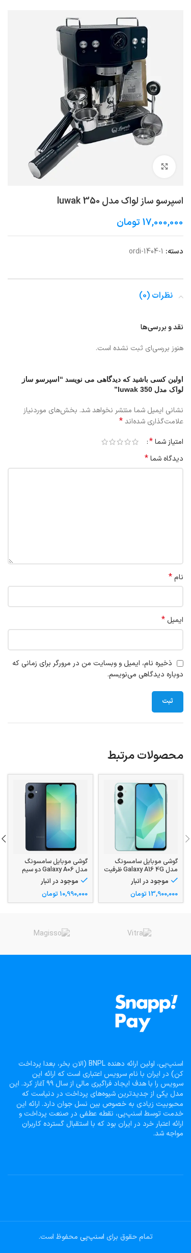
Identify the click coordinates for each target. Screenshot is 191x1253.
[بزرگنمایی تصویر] (164, 166)
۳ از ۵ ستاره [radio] (120, 441)
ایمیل (172, 620)
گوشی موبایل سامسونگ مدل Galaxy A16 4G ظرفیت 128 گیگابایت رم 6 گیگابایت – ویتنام (141, 873)
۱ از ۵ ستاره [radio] (135, 441)
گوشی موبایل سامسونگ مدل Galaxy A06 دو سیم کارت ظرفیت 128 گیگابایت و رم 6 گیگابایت (52, 873)
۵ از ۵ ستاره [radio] (104, 441)
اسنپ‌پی (92, 1237)
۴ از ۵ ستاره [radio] (112, 441)
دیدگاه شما (164, 459)
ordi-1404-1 (146, 251)
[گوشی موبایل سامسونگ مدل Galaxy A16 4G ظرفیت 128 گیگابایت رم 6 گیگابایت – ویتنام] (141, 817)
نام (176, 577)
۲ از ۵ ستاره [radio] (127, 441)
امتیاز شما (166, 442)
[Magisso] (51, 934)
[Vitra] (139, 934)
